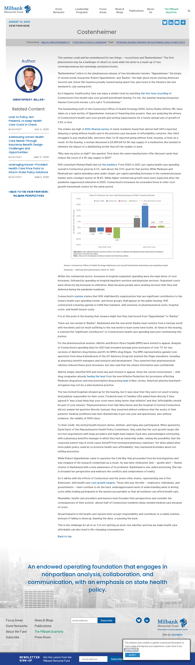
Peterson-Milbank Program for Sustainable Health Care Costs (150, 42)
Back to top (65, 536)
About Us (150, 10)
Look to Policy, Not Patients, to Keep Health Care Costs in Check (25, 120)
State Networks (58, 10)
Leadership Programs (82, 10)
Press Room (43, 637)
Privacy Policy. (131, 649)
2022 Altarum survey (97, 129)
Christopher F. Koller (28, 99)
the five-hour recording (154, 93)
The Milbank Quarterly (171, 10)
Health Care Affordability (55, 42)
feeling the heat (96, 376)
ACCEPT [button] (132, 655)
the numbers (109, 164)
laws (126, 380)
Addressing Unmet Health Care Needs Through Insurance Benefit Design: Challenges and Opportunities (26, 144)
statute (78, 296)
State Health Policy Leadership (90, 42)
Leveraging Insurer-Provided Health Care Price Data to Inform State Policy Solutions (28, 168)
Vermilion (177, 634)
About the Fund (16, 631)
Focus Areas (102, 10)
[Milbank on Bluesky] (139, 620)
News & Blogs (119, 10)
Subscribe (117, 659)
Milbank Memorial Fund (17, 9)
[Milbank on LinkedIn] (147, 620)
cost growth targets (103, 482)
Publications (136, 10)
